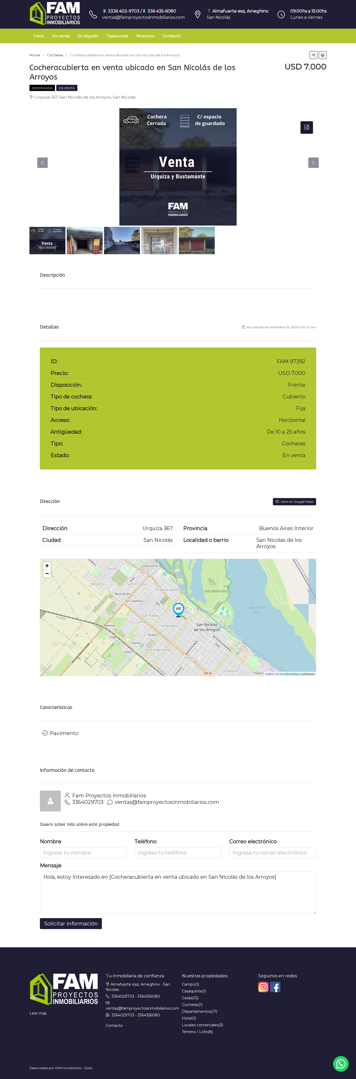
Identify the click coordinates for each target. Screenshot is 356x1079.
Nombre (50, 841)
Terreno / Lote (195, 1031)
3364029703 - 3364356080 (136, 996)
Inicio (39, 35)
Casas (187, 998)
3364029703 (87, 802)
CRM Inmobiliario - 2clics (73, 1068)
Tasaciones (117, 35)
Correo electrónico (253, 841)
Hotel (187, 1018)
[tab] (306, 127)
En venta (61, 35)
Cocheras (190, 1004)
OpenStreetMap (289, 674)
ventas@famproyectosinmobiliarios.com (143, 17)
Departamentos (196, 1011)
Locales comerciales (200, 1025)
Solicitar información (71, 923)
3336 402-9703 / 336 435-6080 (141, 11)
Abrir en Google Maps (296, 502)
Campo (188, 984)
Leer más (38, 1013)
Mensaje (51, 865)
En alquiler (88, 35)
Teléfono (145, 841)
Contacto (171, 35)
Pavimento (64, 733)
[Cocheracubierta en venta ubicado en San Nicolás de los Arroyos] (178, 610)
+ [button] (47, 565)
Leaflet (269, 674)
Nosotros (145, 35)
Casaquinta (192, 991)
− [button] (47, 573)
